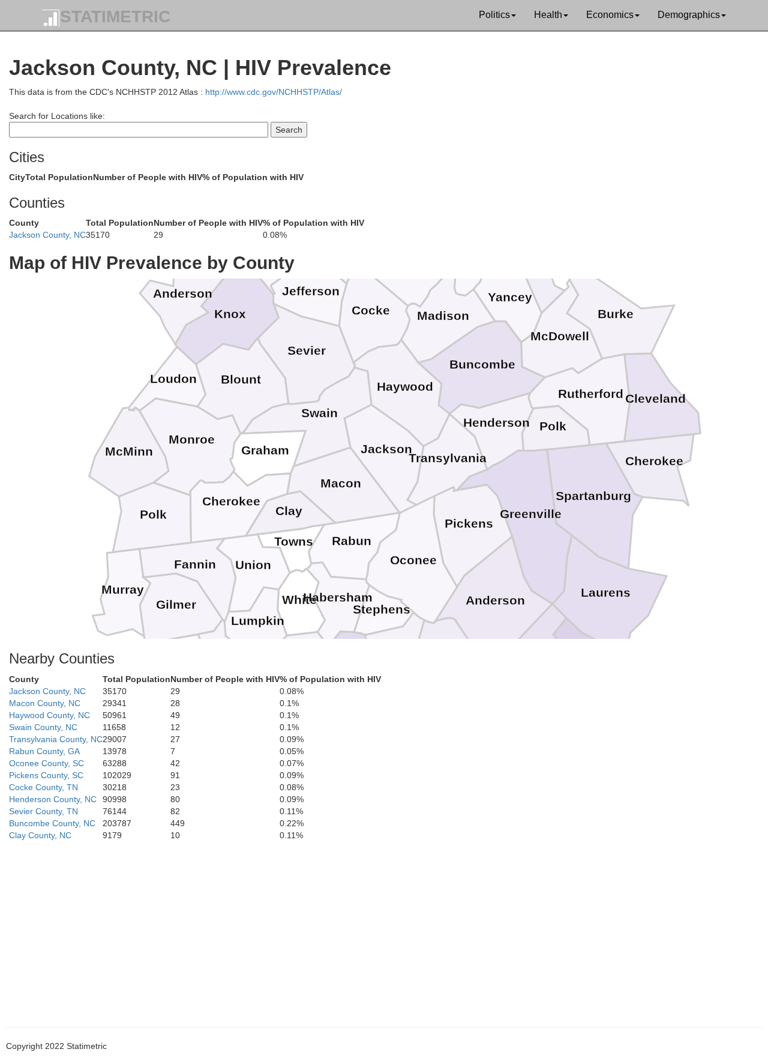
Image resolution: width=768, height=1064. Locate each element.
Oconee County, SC (46, 763)
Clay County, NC (40, 835)
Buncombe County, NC (52, 823)
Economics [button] (610, 15)
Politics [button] (494, 15)
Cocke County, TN (43, 787)
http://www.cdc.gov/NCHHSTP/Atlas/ (273, 92)
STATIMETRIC (115, 16)
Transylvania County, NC (56, 739)
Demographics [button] (689, 15)
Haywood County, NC (49, 715)
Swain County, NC (43, 727)
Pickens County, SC (46, 775)
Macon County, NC (44, 703)
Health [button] (548, 15)
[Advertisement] (369, 925)
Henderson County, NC (53, 799)
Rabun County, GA (44, 751)
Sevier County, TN (43, 811)
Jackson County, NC (47, 235)
